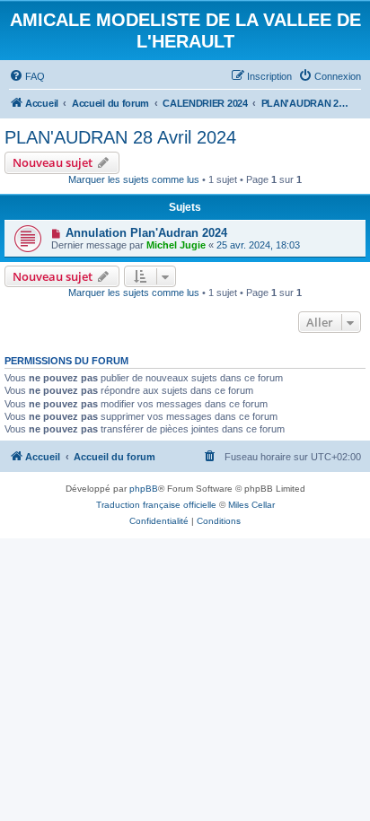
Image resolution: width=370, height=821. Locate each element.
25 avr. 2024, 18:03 (258, 245)
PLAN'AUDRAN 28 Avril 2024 (120, 137)
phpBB (143, 488)
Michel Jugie (176, 245)
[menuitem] (27, 76)
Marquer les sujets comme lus (133, 179)
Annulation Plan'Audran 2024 (146, 233)
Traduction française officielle (156, 505)
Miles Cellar (251, 505)
